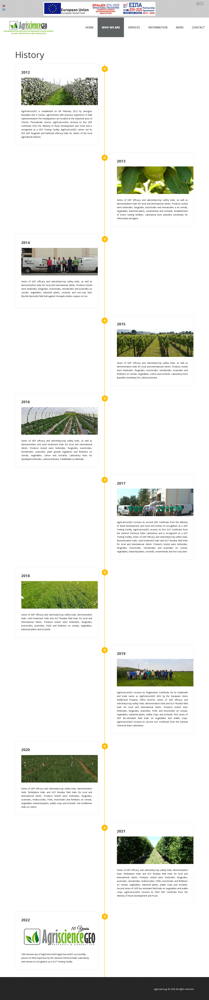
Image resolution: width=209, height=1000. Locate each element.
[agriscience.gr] (28, 27)
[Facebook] (198, 3)
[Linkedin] (201, 3)
